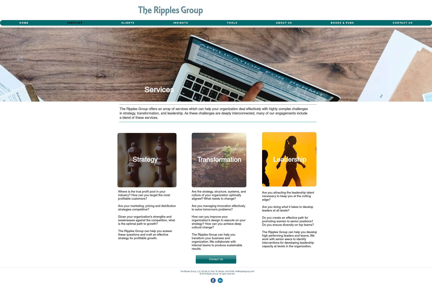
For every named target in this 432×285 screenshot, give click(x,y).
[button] (342, 23)
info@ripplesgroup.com (244, 271)
